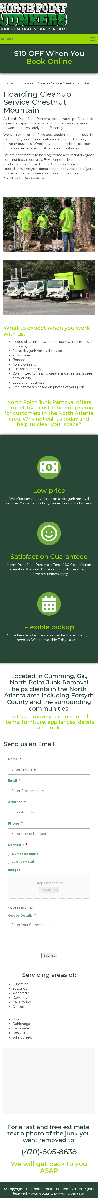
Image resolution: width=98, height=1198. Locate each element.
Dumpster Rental (25, 853)
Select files (49, 890)
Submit (49, 955)
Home (8, 83)
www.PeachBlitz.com (72, 1193)
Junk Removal (23, 861)
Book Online (49, 61)
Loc (18, 83)
